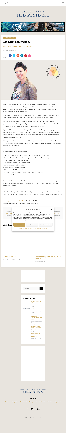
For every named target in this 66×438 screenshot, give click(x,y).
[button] (52, 209)
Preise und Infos (40, 402)
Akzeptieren (19, 225)
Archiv (7, 402)
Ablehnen (32, 225)
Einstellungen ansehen (46, 225)
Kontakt (49, 402)
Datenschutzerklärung (24, 228)
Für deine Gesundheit (9, 38)
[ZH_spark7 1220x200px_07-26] (33, 27)
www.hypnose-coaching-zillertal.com (14, 201)
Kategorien (14, 402)
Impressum (44, 228)
